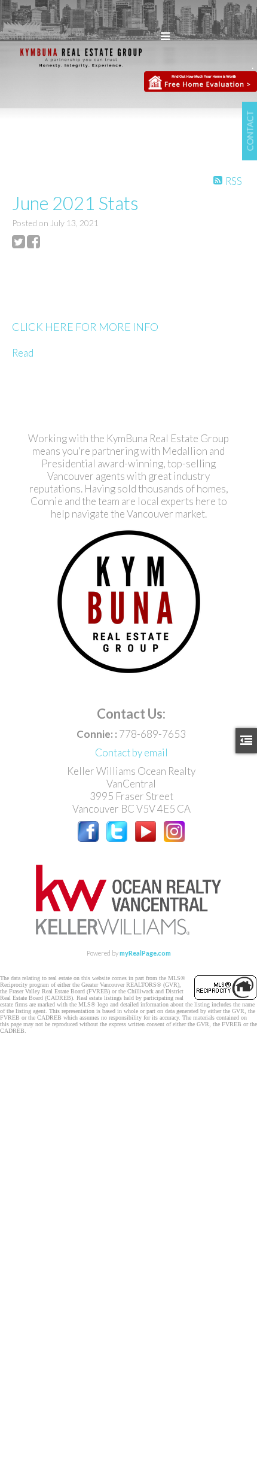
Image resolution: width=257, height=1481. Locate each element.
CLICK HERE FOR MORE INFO (85, 326)
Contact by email (131, 752)
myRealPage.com (145, 953)
